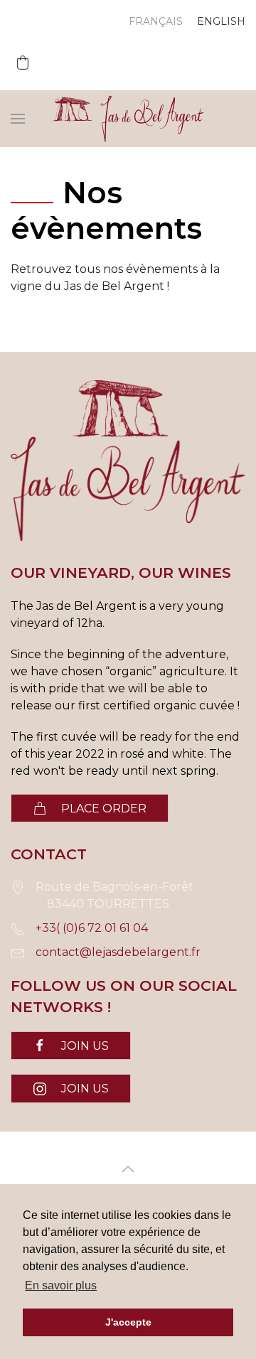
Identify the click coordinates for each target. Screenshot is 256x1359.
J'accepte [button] (128, 1322)
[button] (23, 62)
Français (156, 21)
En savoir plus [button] (61, 1285)
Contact (49, 854)
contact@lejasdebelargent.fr (118, 952)
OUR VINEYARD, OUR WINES (121, 572)
